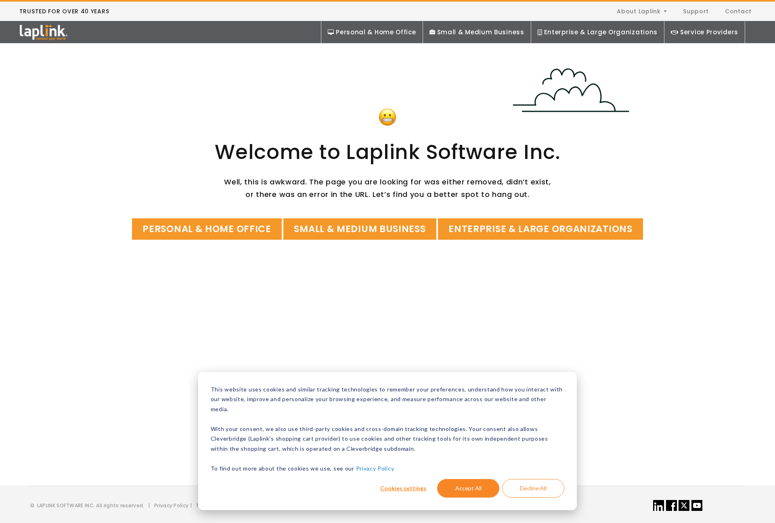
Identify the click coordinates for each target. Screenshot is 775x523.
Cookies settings (403, 488)
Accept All (468, 488)
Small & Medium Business (480, 32)
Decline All (533, 488)
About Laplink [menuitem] (638, 11)
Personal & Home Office (376, 32)
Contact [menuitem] (738, 11)
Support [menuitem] (696, 11)
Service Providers (709, 32)
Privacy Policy (375, 468)
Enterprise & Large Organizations (601, 32)
